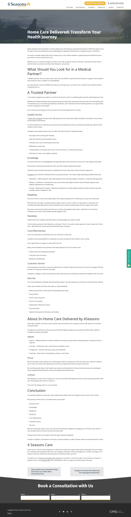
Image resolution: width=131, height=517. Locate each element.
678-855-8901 (46, 460)
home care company (35, 118)
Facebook (59, 511)
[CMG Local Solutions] (117, 512)
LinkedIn (67, 511)
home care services (54, 458)
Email (53, 494)
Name (23, 494)
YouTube (63, 511)
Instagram (71, 511)
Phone (83, 494)
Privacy (9, 513)
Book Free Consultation (95, 3)
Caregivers (31, 175)
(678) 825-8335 (117, 3)
